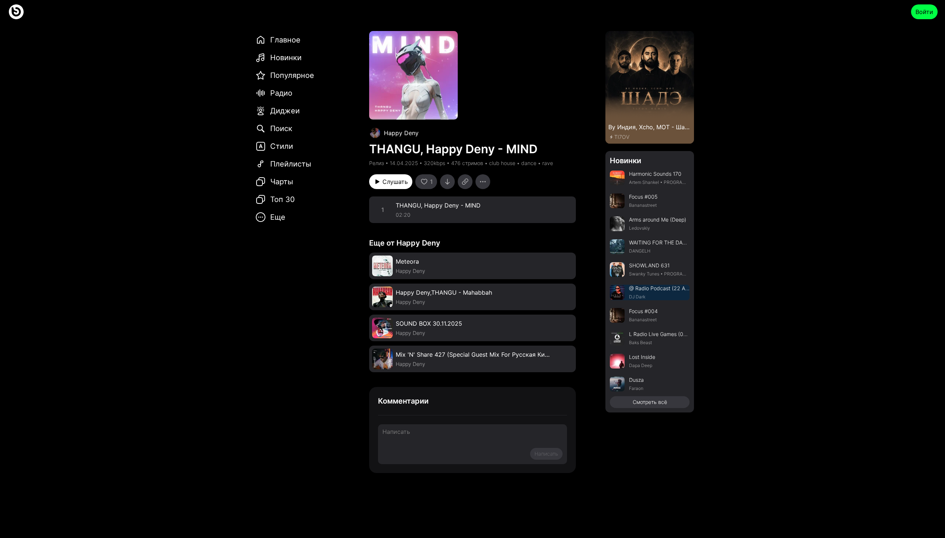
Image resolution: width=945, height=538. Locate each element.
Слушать (395, 181)
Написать (546, 453)
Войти (924, 12)
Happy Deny (401, 133)
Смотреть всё (650, 402)
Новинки (625, 160)
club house (502, 163)
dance (528, 163)
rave (547, 163)
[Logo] (16, 12)
